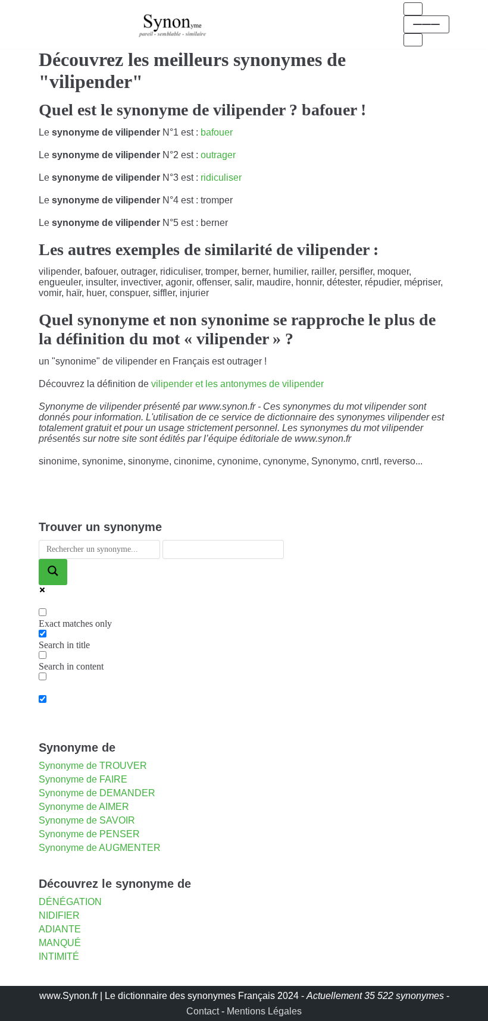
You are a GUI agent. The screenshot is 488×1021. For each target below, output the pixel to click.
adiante (60, 929)
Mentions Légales (264, 1011)
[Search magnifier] (53, 572)
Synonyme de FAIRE (83, 779)
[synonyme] (172, 24)
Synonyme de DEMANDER (97, 793)
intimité (59, 956)
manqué (60, 943)
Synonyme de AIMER (84, 807)
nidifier (59, 915)
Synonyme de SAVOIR (87, 820)
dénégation (70, 902)
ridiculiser (221, 177)
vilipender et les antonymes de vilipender (237, 384)
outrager (218, 155)
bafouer (217, 132)
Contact (202, 1011)
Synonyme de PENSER (89, 834)
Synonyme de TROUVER (93, 766)
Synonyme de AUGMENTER (100, 848)
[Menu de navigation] (413, 8)
